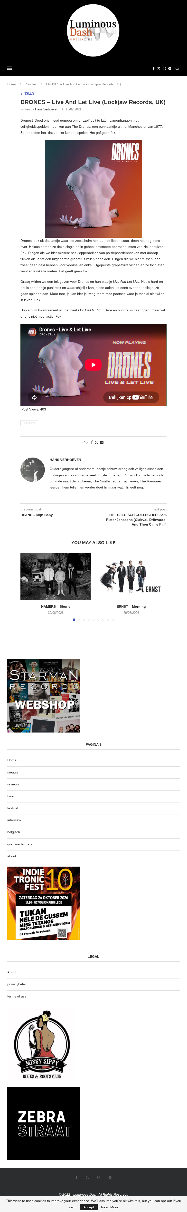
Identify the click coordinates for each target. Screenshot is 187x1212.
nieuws (12, 772)
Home (11, 84)
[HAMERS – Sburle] (55, 576)
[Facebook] (154, 68)
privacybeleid (17, 984)
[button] (27, 587)
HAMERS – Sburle (55, 606)
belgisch (13, 832)
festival (12, 808)
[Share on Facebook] (92, 442)
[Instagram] (164, 68)
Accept (89, 1207)
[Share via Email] (101, 442)
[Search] (177, 68)
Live (10, 796)
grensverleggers (19, 844)
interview (14, 820)
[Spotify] (169, 68)
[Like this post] (86, 442)
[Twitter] (158, 68)
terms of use (17, 996)
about (11, 856)
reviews (13, 784)
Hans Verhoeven (46, 109)
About (11, 972)
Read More (109, 1207)
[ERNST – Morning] (131, 576)
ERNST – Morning (131, 606)
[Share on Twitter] (96, 442)
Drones (29, 423)
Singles (31, 84)
